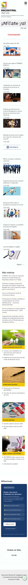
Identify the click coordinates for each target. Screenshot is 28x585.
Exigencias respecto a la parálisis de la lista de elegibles (13, 226)
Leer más (6, 46)
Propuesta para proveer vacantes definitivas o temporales (13, 182)
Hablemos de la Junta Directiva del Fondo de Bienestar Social (14, 358)
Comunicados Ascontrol (10, 384)
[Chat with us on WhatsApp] (25, 578)
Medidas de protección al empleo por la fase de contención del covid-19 (13, 137)
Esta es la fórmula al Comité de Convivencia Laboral (11, 294)
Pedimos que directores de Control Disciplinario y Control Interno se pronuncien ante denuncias (12, 112)
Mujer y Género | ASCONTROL (12, 453)
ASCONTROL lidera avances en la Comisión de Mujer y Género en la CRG (14, 459)
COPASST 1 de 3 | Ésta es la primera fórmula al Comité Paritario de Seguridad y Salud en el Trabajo (13, 278)
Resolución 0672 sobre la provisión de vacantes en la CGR (13, 204)
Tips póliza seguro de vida (11, 43)
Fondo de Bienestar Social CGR (12, 347)
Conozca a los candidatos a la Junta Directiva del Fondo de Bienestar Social (13, 353)
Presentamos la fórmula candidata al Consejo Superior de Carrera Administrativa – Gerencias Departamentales (13, 302)
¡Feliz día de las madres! (11, 464)
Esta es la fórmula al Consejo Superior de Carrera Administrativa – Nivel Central (13, 310)
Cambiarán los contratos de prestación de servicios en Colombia (11, 87)
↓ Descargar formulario (10, 528)
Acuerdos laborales (9, 420)
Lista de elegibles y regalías (11, 247)
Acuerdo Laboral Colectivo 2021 (13, 424)
